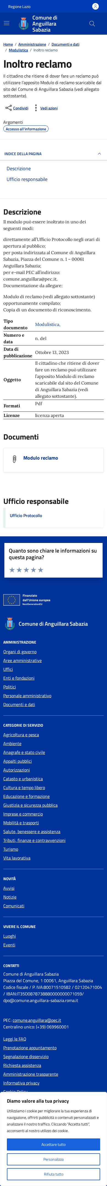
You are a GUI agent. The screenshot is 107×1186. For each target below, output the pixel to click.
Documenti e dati (19, 704)
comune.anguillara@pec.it (37, 1020)
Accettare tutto (53, 1144)
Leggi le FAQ (14, 1039)
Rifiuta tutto (53, 1174)
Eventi (9, 944)
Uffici (8, 669)
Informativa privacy (21, 1083)
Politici (9, 686)
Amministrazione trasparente (30, 1074)
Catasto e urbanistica (23, 778)
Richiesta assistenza (22, 1065)
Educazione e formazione (26, 796)
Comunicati (13, 905)
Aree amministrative (22, 660)
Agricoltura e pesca (21, 734)
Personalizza (53, 1159)
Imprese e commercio (23, 814)
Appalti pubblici (17, 761)
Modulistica (47, 324)
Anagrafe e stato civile (24, 752)
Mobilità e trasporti (21, 822)
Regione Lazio (19, 6)
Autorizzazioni (16, 770)
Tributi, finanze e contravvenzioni (34, 840)
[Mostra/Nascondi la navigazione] (6, 23)
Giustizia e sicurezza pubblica (30, 805)
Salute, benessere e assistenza (31, 831)
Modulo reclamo (40, 458)
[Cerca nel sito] (92, 23)
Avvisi (9, 888)
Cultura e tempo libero (24, 787)
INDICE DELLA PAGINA (22, 154)
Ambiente (12, 743)
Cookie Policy (15, 1091)
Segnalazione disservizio (26, 1056)
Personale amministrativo (27, 695)
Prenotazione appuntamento (30, 1047)
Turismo (10, 849)
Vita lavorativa (16, 858)
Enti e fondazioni (19, 678)
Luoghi (9, 936)
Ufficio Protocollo (26, 515)
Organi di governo (19, 651)
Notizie (9, 897)
